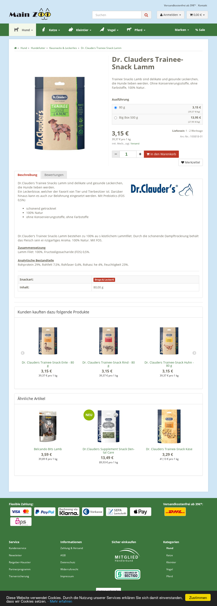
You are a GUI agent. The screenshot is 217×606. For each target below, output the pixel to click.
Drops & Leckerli (104, 279)
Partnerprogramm (20, 569)
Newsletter (15, 555)
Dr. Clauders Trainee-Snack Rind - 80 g (108, 364)
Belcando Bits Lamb (48, 449)
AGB (63, 555)
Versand (135, 143)
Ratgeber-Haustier (20, 562)
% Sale (200, 30)
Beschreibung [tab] (27, 175)
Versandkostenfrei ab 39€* (180, 5)
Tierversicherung (19, 576)
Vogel (111, 30)
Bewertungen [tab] (54, 175)
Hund (26, 30)
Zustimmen (198, 597)
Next (194, 353)
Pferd (138, 30)
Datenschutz (67, 562)
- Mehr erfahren (59, 601)
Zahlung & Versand (71, 548)
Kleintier (82, 30)
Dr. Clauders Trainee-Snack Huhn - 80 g (169, 364)
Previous (23, 353)
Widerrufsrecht (69, 569)
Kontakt (202, 5)
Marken (181, 30)
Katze (53, 30)
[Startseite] (15, 48)
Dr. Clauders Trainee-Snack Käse (169, 449)
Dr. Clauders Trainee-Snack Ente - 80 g (48, 364)
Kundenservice (17, 548)
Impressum (67, 576)
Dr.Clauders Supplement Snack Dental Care (109, 450)
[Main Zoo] (31, 14)
